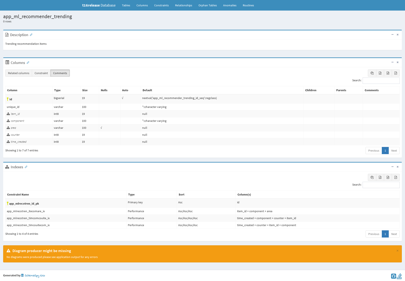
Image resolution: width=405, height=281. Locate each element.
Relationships (183, 5)
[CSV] (388, 73)
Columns (142, 5)
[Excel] (380, 73)
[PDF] (396, 73)
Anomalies (229, 5)
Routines (248, 5)
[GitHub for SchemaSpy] (393, 277)
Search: (356, 80)
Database (99, 5)
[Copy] (372, 73)
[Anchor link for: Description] (30, 34)
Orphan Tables (207, 5)
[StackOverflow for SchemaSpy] (399, 277)
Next (394, 150)
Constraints (161, 5)
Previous (373, 150)
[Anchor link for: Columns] (27, 62)
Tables (127, 5)
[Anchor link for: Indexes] (25, 166)
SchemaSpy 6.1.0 (34, 275)
